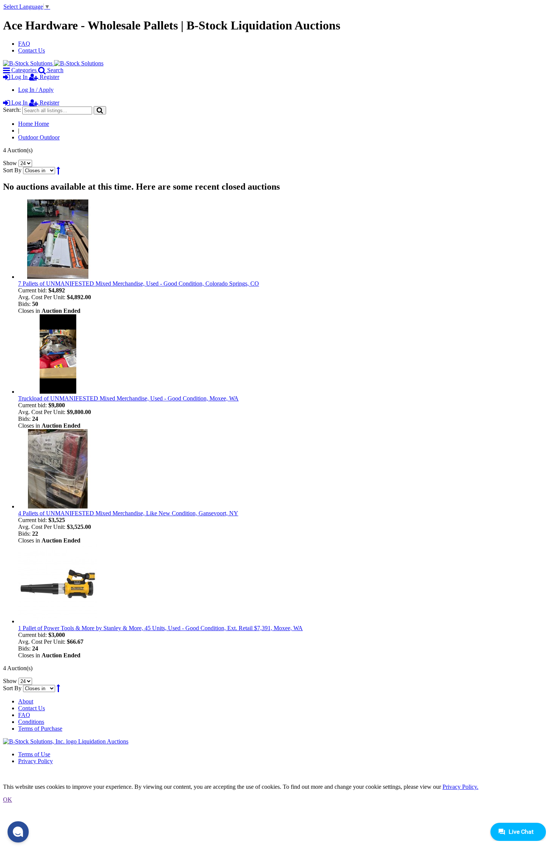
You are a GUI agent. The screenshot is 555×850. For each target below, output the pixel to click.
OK (7, 799)
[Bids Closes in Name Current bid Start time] (40, 170)
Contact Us (31, 50)
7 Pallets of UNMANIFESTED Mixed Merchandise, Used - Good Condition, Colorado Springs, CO (138, 283)
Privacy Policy (35, 761)
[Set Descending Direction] (58, 170)
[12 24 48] (25, 163)
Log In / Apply (36, 90)
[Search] (100, 110)
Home (33, 124)
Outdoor (39, 137)
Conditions (31, 722)
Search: (12, 110)
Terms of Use (34, 754)
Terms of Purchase (40, 728)
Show (10, 163)
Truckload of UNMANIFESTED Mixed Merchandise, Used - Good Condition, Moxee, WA (128, 398)
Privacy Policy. (460, 787)
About (25, 701)
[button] (18, 831)
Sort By (12, 170)
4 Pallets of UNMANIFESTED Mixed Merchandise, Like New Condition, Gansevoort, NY (128, 513)
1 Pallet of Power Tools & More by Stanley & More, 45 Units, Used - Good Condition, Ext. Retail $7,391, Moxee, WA (160, 628)
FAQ (24, 43)
